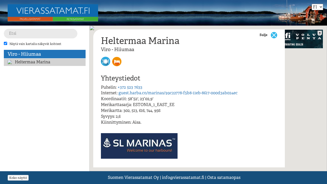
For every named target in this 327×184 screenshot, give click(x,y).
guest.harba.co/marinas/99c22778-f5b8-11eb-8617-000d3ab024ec (178, 93)
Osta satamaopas (223, 177)
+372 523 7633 (130, 87)
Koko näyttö (18, 178)
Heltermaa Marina (32, 62)
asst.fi (183, 177)
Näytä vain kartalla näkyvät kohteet (35, 44)
